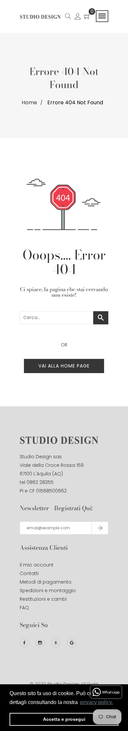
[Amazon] (55, 643)
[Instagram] (40, 643)
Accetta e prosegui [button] (64, 719)
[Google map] (71, 643)
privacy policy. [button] (96, 702)
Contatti (29, 573)
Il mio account (36, 565)
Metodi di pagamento (46, 582)
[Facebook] (24, 643)
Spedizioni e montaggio (48, 590)
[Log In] (78, 17)
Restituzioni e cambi (43, 599)
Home (29, 102)
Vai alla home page (64, 366)
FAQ (24, 607)
